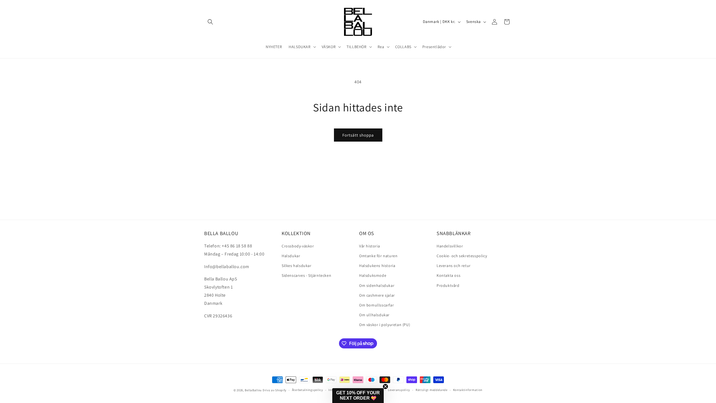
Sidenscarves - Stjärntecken (306, 275)
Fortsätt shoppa (358, 135)
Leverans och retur (454, 265)
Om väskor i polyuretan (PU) (384, 324)
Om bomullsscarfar (376, 305)
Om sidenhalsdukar (376, 285)
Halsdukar (291, 255)
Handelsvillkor (450, 246)
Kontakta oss (448, 275)
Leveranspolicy (399, 390)
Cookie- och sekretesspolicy (462, 255)
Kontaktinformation (468, 390)
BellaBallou (253, 390)
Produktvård (448, 285)
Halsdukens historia (377, 265)
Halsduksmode (372, 275)
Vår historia (369, 246)
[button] (210, 22)
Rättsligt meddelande (431, 390)
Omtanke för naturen (378, 255)
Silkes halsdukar (297, 265)
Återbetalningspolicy (307, 390)
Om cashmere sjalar (377, 295)
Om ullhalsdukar (374, 314)
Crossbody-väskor (298, 246)
